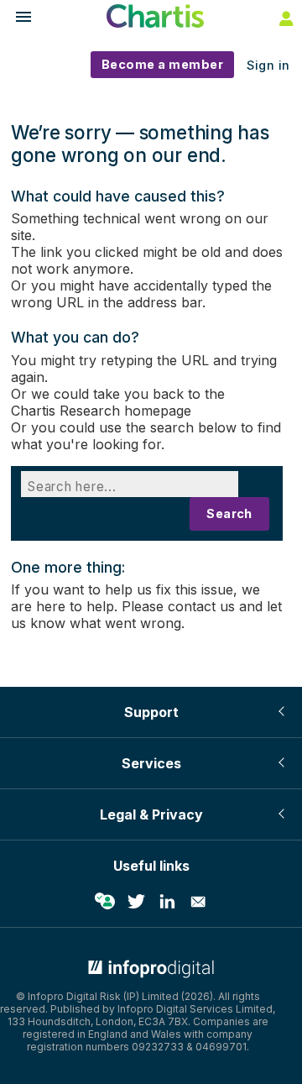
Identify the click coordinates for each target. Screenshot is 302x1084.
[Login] (284, 18)
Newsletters (198, 902)
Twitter (136, 902)
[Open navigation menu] (16, 19)
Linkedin (167, 902)
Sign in (268, 65)
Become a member (163, 64)
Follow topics (105, 902)
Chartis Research (65, 410)
